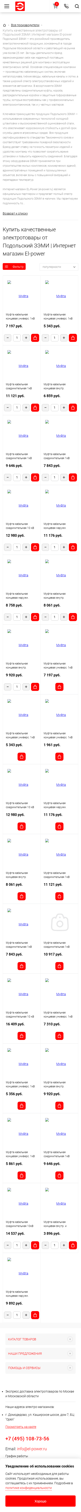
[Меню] (6, 6)
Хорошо (40, 1501)
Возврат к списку (15, 213)
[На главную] (20, 6)
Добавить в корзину (35, 338)
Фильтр (18, 266)
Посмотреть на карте (20, 1427)
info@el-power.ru (32, 1448)
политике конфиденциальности (28, 1488)
